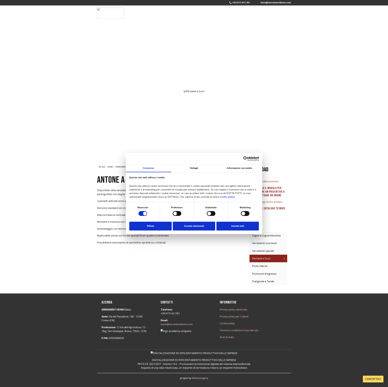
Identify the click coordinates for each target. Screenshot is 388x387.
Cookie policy (227, 323)
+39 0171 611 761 (240, 2)
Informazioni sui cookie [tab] (239, 168)
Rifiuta (150, 226)
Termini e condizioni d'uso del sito (239, 330)
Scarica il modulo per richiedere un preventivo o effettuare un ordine (268, 191)
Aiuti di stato (227, 337)
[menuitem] (268, 235)
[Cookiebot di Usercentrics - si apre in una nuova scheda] (245, 158)
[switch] (177, 213)
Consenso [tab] (148, 168)
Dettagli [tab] (194, 168)
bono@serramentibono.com (177, 324)
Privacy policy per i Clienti (234, 316)
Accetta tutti (237, 226)
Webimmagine (200, 378)
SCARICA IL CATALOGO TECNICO (268, 208)
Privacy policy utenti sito (233, 309)
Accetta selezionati (194, 226)
